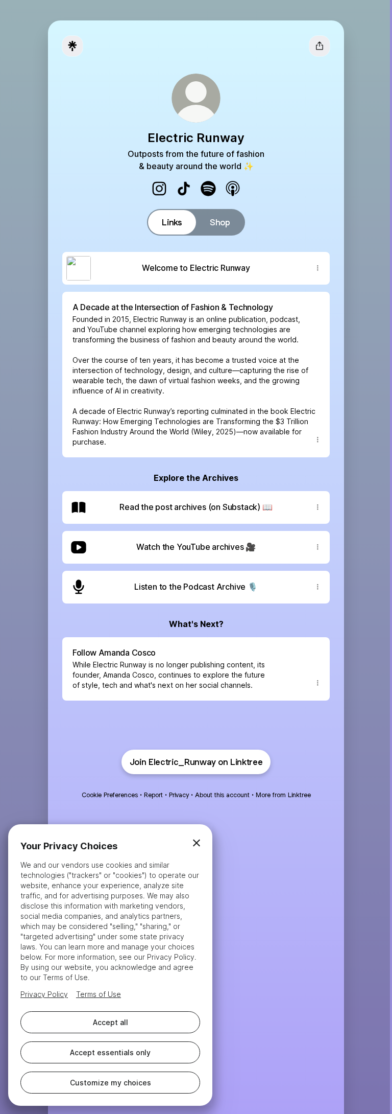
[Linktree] (72, 46)
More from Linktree (283, 795)
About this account (222, 795)
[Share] (317, 268)
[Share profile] (319, 46)
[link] (159, 188)
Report (153, 795)
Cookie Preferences (110, 795)
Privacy (179, 795)
